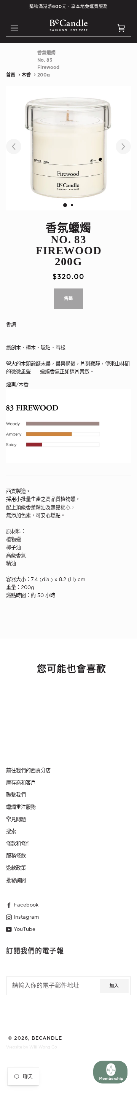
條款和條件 (18, 843)
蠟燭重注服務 (21, 807)
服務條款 (16, 856)
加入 (114, 986)
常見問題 (16, 819)
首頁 (10, 75)
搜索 (11, 831)
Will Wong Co (43, 1047)
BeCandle (47, 1038)
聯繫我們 (16, 795)
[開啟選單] (15, 28)
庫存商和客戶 (21, 782)
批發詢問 (16, 880)
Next (119, 147)
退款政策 (16, 868)
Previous (17, 147)
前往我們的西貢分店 (28, 770)
